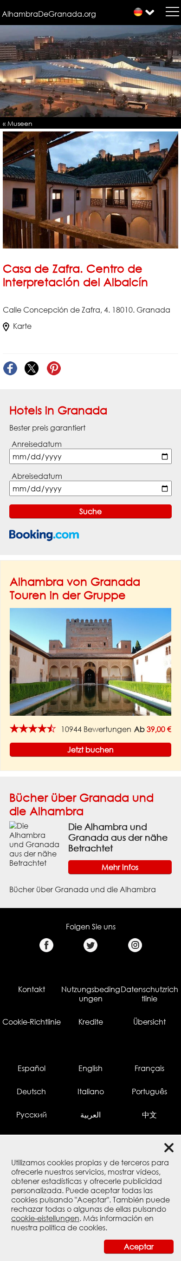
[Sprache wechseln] (138, 12)
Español (31, 1068)
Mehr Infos (120, 867)
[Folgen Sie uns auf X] (91, 945)
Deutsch (31, 1091)
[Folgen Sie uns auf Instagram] (135, 945)
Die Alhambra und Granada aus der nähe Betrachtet (118, 837)
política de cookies (72, 1227)
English (90, 1068)
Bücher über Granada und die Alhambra (81, 804)
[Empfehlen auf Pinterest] (53, 368)
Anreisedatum (37, 444)
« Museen (17, 123)
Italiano (91, 1091)
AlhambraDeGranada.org (49, 14)
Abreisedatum (37, 476)
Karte (22, 326)
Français (149, 1068)
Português (149, 1091)
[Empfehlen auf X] (32, 368)
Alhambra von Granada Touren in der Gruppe (75, 588)
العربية (90, 1114)
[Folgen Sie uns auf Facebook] (46, 945)
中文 (149, 1114)
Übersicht (149, 1021)
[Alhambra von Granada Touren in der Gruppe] (90, 661)
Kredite (90, 1021)
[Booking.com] (44, 535)
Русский (31, 1114)
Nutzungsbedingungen (90, 994)
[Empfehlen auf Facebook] (10, 368)
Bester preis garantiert (47, 427)
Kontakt (31, 989)
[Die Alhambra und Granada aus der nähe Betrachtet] (35, 844)
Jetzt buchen (90, 749)
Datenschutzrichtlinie (149, 994)
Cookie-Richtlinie (31, 1021)
